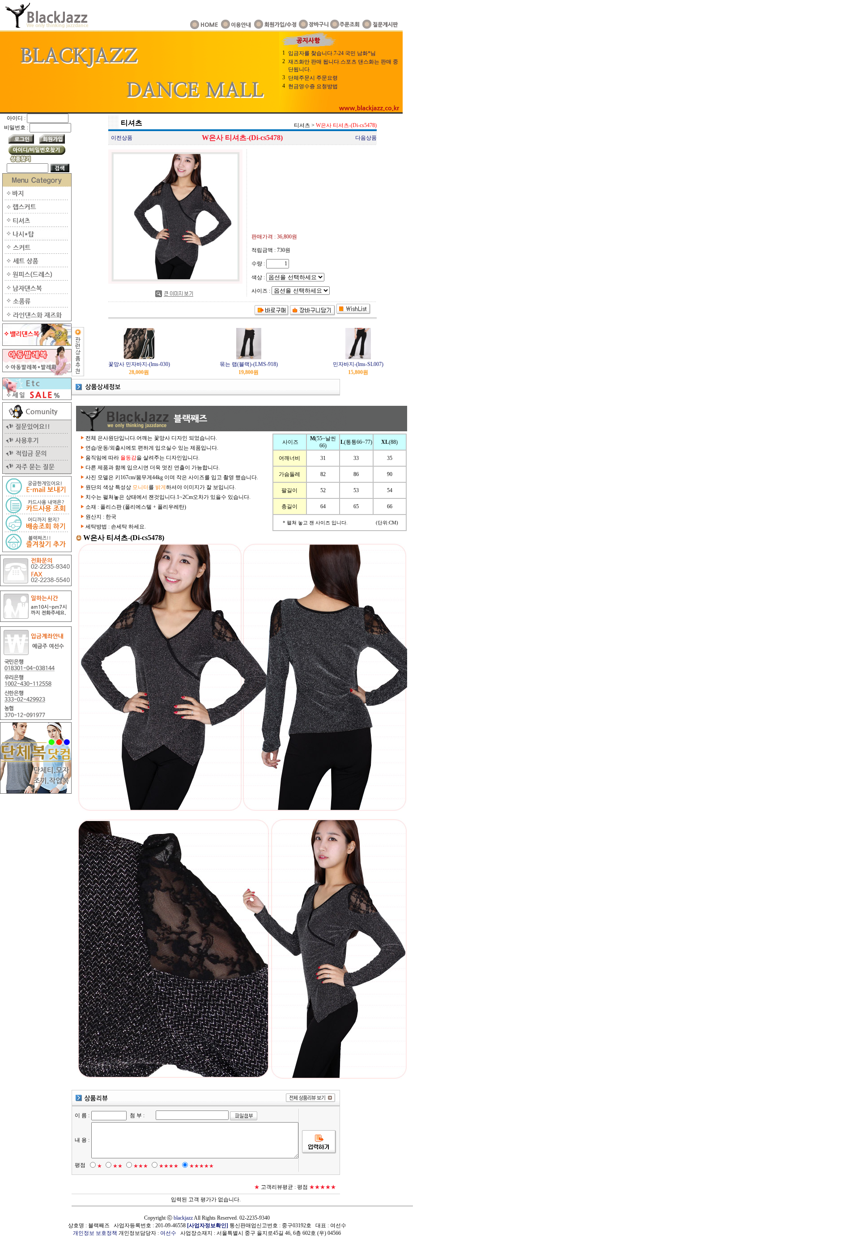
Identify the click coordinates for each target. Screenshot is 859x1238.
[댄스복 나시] (36, 238)
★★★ (140, 1166)
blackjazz (183, 1218)
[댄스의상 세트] (36, 265)
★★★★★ (201, 1166)
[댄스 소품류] (36, 305)
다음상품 (366, 138)
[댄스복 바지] (36, 198)
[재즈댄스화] (36, 319)
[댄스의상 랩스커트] (36, 211)
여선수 (168, 1233)
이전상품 (121, 138)
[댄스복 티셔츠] (36, 225)
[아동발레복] (36, 373)
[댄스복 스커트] (36, 252)
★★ (118, 1166)
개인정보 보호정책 (95, 1233)
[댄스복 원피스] (36, 279)
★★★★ (169, 1166)
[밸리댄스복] (36, 344)
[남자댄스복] (36, 292)
